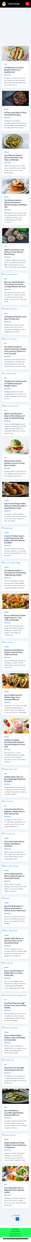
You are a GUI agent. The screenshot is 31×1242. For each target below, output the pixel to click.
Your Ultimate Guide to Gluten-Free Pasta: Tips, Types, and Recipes (13, 157)
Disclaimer (15, 1229)
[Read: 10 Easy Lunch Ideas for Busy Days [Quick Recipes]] (15, 98)
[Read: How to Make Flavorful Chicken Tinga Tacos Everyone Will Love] (15, 681)
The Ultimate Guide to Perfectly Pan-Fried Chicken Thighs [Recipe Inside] (15, 572)
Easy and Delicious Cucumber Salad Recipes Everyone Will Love (13, 1112)
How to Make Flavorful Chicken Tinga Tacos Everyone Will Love (13, 697)
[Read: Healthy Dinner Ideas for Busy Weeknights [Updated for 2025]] (9, 769)
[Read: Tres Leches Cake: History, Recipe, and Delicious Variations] (8, 833)
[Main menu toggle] (27, 4)
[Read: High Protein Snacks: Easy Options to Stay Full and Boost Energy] (15, 235)
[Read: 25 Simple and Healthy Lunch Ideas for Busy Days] (9, 309)
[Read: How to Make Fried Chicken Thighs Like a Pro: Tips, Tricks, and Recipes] (15, 601)
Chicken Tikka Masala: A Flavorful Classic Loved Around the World (13, 940)
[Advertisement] (15, 24)
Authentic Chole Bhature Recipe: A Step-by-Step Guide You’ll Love (14, 652)
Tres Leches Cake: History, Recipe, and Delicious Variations (14, 843)
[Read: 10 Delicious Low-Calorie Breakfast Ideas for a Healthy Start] (15, 53)
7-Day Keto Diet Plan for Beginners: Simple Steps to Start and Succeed (14, 811)
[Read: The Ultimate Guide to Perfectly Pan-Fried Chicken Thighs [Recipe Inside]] (11, 562)
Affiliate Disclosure (15, 1236)
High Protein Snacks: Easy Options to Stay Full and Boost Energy (14, 252)
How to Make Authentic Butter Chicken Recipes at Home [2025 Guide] (14, 876)
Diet (5, 64)
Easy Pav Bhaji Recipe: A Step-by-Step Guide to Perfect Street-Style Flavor (15, 908)
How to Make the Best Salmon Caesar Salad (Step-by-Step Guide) (15, 1037)
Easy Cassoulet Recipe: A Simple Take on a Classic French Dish (14, 973)
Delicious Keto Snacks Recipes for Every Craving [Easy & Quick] (14, 463)
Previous (15, 1215)
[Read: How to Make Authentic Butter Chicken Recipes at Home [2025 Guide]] (10, 866)
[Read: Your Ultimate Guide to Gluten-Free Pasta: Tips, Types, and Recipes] (15, 141)
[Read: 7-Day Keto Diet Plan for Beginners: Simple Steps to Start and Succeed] (7, 801)
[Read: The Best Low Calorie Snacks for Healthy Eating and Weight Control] (9, 373)
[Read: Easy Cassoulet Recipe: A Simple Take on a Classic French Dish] (7, 963)
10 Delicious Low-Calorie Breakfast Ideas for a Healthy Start (14, 69)
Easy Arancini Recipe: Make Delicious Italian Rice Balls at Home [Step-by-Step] (15, 505)
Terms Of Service (15, 1233)
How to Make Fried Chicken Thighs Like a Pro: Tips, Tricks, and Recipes (14, 617)
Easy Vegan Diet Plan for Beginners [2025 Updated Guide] (14, 1190)
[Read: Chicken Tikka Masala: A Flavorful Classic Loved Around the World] (9, 930)
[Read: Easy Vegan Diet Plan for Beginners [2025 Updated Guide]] (15, 1173)
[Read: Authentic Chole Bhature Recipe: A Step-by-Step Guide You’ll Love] (7, 642)
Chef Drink (13, 3)
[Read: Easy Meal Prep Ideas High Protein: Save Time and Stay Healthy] (14, 995)
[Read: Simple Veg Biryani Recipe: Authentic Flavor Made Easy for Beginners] (9, 1135)
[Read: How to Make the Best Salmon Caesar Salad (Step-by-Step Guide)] (9, 1027)
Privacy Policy (15, 1231)
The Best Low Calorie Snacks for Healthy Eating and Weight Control (15, 383)
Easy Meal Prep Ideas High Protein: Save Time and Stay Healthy (15, 1005)
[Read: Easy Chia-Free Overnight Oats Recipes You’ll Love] (8, 1060)
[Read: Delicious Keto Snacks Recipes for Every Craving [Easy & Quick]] (15, 446)
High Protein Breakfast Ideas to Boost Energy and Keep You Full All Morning (14, 416)
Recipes (6, 109)
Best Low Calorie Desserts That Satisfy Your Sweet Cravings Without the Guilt (14, 284)
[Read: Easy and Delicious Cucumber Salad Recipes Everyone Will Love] (15, 1096)
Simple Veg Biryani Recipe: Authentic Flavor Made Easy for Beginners (15, 1145)
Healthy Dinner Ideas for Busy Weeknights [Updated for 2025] (15, 779)
